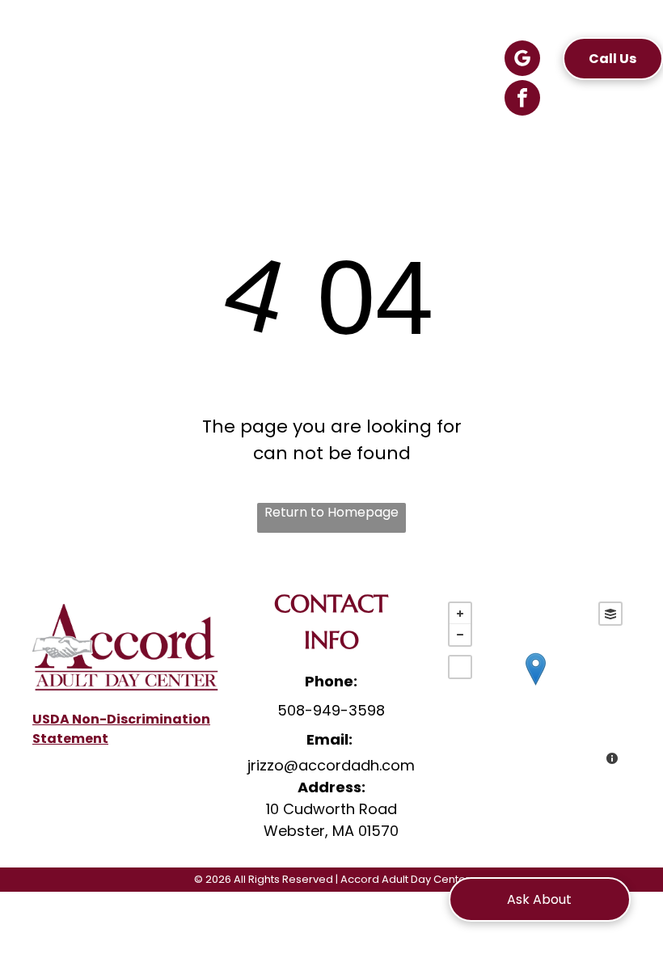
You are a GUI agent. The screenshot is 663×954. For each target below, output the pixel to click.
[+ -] (535, 685)
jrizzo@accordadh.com (331, 765)
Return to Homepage (331, 512)
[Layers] (610, 613)
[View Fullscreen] (460, 667)
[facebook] (522, 100)
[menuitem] (257, 56)
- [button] (460, 634)
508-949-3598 (331, 710)
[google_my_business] (522, 60)
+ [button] (460, 613)
